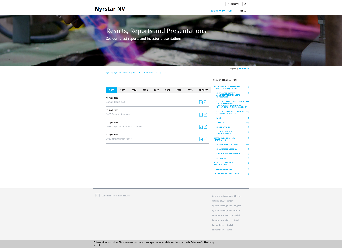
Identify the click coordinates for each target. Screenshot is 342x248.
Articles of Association (222, 201)
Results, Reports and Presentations (146, 73)
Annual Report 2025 (115, 102)
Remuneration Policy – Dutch (225, 220)
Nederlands (243, 68)
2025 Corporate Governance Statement (124, 126)
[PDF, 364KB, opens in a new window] (201, 127)
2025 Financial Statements (118, 114)
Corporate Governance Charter (226, 196)
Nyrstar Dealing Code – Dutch (226, 210)
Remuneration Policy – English (226, 215)
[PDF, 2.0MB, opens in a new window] (201, 102)
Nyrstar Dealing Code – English (226, 206)
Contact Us (233, 4)
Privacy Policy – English (222, 225)
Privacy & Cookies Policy (202, 242)
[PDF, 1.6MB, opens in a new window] (201, 114)
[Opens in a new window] (205, 102)
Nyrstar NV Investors (122, 73)
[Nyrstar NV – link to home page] (110, 8)
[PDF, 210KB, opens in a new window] (201, 139)
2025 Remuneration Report (119, 139)
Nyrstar (109, 73)
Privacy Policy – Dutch (222, 230)
